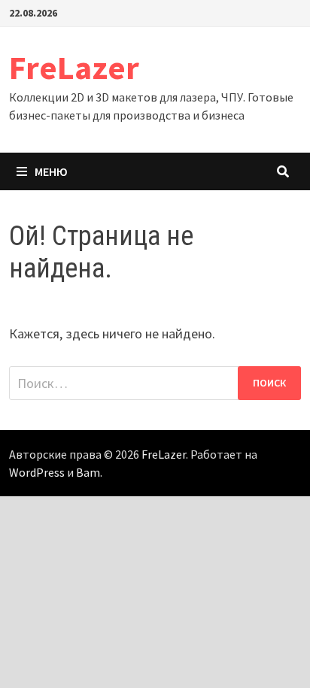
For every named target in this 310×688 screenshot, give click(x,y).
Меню (51, 171)
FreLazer (74, 67)
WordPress (37, 472)
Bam (88, 472)
